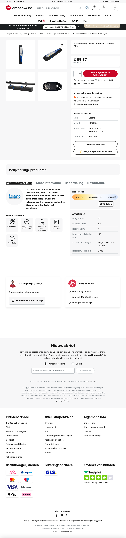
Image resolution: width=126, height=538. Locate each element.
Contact (10, 439)
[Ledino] (14, 196)
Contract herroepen (16, 423)
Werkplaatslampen (63, 34)
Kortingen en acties (54, 439)
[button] (20, 86)
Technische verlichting (46, 34)
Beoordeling (74, 183)
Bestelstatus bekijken (16, 431)
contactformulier (69, 398)
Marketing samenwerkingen (58, 435)
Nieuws (48, 452)
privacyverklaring (62, 401)
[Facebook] (58, 515)
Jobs (47, 431)
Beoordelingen (52, 444)
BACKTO (59, 27)
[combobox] (59, 8)
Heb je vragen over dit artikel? (97, 151)
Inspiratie (49, 448)
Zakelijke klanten (30, 34)
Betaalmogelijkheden (16, 444)
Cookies (87, 431)
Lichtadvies (60, 448)
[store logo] (19, 7)
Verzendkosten (13, 448)
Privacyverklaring (92, 435)
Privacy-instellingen (31, 521)
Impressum (89, 423)
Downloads (96, 183)
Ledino (92, 117)
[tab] (19, 183)
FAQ (8, 427)
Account (10, 452)
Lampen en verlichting (14, 34)
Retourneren (12, 435)
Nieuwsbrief (50, 427)
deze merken (92, 381)
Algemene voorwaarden (95, 427)
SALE (40, 21)
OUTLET (75, 21)
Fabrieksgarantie (14, 457)
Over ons (49, 423)
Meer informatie (48, 183)
